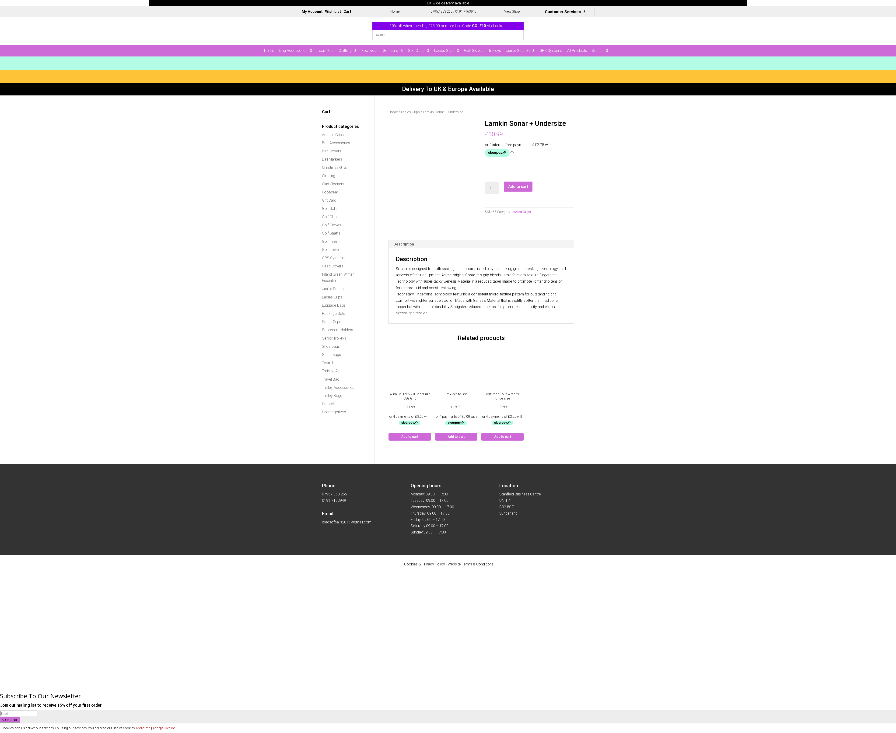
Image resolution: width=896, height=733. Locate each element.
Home (269, 51)
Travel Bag (330, 379)
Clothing (345, 51)
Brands (597, 51)
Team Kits (325, 51)
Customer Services (563, 12)
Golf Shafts (331, 233)
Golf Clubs (416, 51)
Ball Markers (332, 159)
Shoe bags (331, 346)
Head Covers (332, 266)
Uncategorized (334, 412)
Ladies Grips (444, 51)
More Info (143, 728)
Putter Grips (331, 321)
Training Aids (332, 371)
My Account (312, 11)
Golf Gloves (473, 51)
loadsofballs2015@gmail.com (346, 522)
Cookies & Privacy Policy (424, 564)
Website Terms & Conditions (471, 564)
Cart (347, 11)
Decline (170, 728)
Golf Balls (390, 51)
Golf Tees (330, 241)
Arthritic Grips (333, 135)
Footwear (369, 51)
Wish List (333, 11)
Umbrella (329, 404)
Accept (158, 728)
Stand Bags (331, 354)
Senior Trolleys (334, 338)
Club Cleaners (333, 184)
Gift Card (329, 200)
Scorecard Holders (337, 330)
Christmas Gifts (334, 167)
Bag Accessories (293, 51)
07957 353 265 (441, 11)
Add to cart (518, 186)
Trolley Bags (332, 395)
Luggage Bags (334, 305)
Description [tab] (403, 244)
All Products (577, 51)
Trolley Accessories (338, 387)
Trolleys (494, 51)
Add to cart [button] (409, 436)
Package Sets (333, 313)
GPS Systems (550, 51)
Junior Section (518, 51)
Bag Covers (331, 151)
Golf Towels (331, 249)
